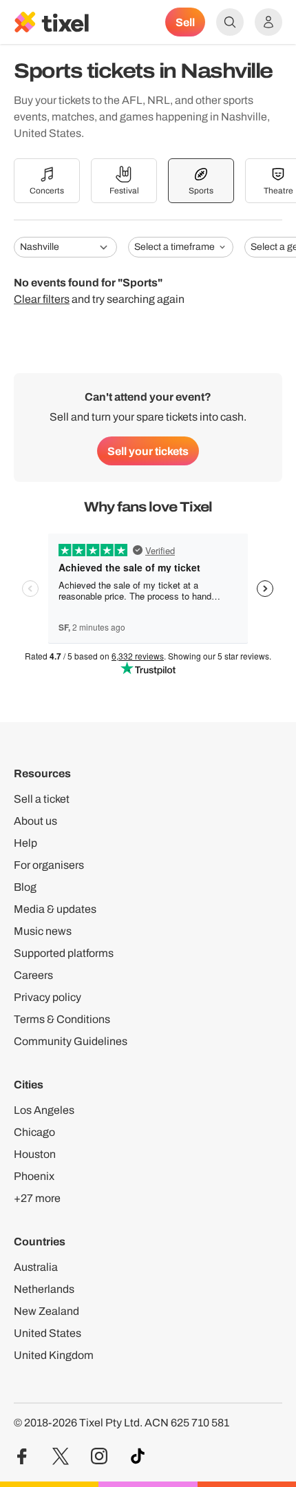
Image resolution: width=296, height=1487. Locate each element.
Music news (43, 931)
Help (25, 843)
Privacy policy (47, 997)
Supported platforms (64, 953)
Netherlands (44, 1289)
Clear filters (42, 299)
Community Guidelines (70, 1041)
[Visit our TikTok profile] (137, 1456)
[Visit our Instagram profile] (99, 1456)
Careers (33, 975)
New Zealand (46, 1311)
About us (35, 821)
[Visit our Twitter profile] (60, 1456)
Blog (25, 887)
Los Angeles (44, 1110)
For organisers (49, 865)
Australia (36, 1267)
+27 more (37, 1198)
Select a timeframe (174, 247)
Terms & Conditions (62, 1019)
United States (47, 1333)
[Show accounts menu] (268, 22)
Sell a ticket (42, 799)
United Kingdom (54, 1355)
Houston (35, 1154)
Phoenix (34, 1176)
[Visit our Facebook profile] (22, 1456)
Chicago (34, 1132)
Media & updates (55, 909)
